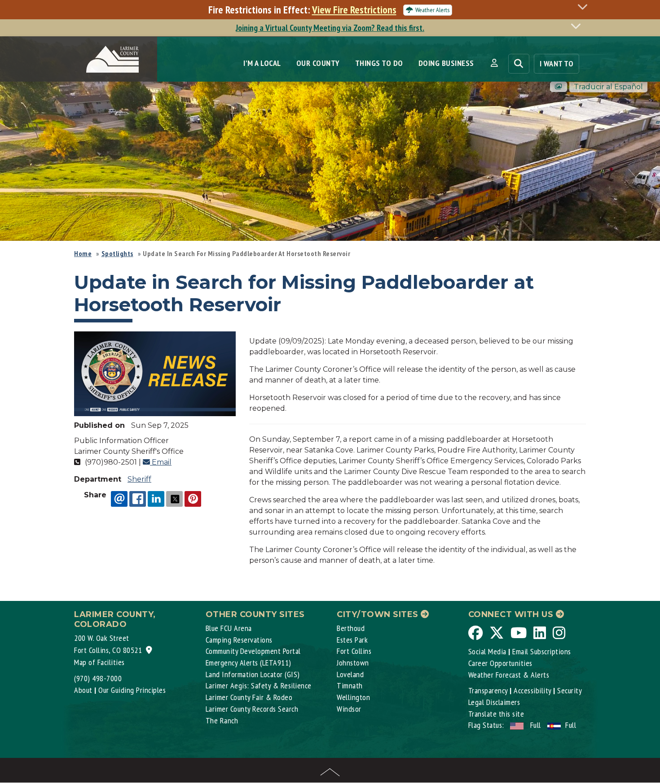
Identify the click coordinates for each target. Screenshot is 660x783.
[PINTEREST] (193, 498)
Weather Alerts (432, 10)
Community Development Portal (253, 651)
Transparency (488, 690)
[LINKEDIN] (156, 498)
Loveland (350, 674)
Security (569, 690)
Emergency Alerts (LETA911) (248, 662)
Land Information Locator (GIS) (253, 674)
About (83, 690)
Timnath (350, 685)
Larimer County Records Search (252, 709)
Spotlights (117, 253)
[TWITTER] (174, 498)
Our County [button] (318, 63)
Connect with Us (512, 614)
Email (161, 462)
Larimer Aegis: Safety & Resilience (259, 685)
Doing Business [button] (446, 63)
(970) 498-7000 (98, 678)
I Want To (557, 63)
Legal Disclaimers (494, 702)
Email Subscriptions (541, 651)
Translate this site (496, 714)
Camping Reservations (239, 640)
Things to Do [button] (379, 63)
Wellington (353, 697)
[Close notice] (585, 6)
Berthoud (351, 628)
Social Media (487, 651)
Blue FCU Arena (229, 628)
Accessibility (532, 690)
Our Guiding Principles (132, 690)
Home (83, 253)
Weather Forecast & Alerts (509, 675)
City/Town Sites (379, 614)
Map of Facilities (99, 662)
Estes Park (352, 640)
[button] (494, 63)
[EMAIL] (119, 498)
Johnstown (353, 662)
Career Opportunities (500, 663)
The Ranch (222, 720)
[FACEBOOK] (137, 498)
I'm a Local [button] (262, 63)
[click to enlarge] (155, 373)
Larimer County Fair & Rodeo (249, 697)
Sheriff (139, 479)
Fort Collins (354, 651)
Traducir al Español (608, 87)
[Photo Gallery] (558, 87)
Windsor (349, 709)
